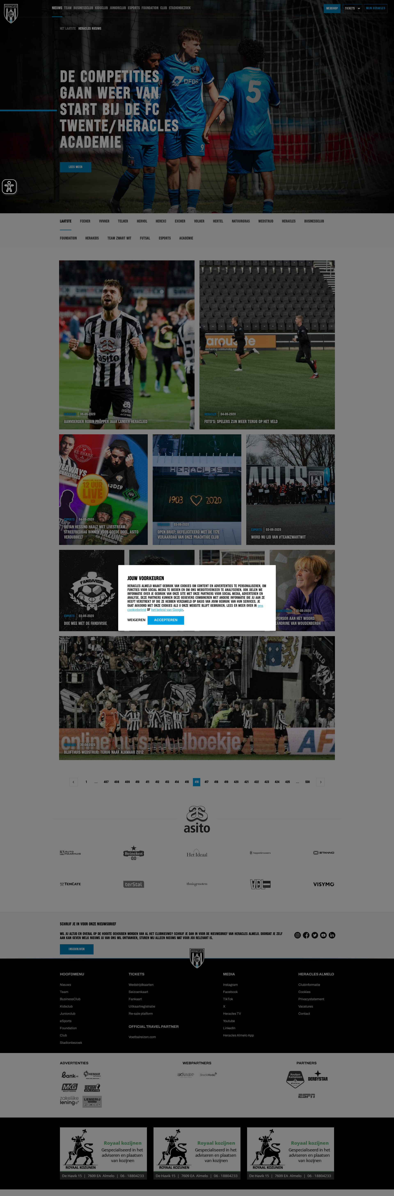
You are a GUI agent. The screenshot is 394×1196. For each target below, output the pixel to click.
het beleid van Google (167, 610)
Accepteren (166, 620)
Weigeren (136, 620)
